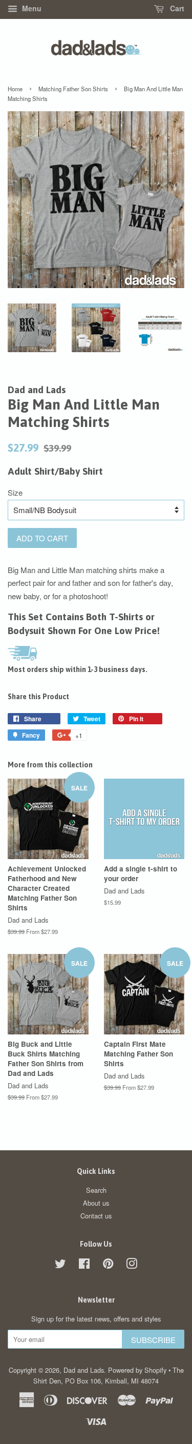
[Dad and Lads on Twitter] (60, 1265)
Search (96, 1190)
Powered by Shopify (137, 1370)
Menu (30, 8)
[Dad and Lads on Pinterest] (108, 1265)
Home (15, 89)
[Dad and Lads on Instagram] (131, 1265)
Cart (176, 8)
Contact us (96, 1216)
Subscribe (153, 1339)
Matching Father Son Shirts (73, 89)
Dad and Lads (83, 1370)
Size (15, 492)
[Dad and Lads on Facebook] (84, 1265)
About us (96, 1203)
